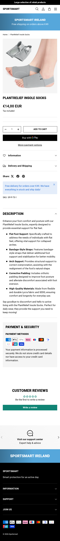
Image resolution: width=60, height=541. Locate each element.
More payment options (30, 145)
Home (5, 35)
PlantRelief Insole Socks (20, 35)
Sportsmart (13, 534)
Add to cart (40, 129)
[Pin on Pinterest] (23, 176)
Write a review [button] (30, 407)
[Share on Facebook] (18, 176)
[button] (49, 9)
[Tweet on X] (12, 176)
